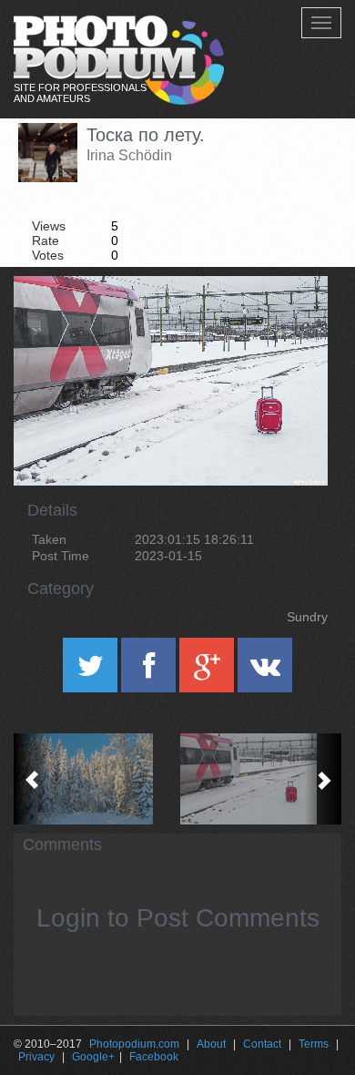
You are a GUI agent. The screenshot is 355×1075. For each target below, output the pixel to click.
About (211, 1044)
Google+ (93, 1056)
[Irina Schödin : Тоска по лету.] (259, 778)
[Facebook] (150, 671)
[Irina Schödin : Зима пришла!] (95, 778)
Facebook (153, 1056)
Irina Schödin (129, 155)
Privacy (36, 1056)
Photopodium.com (134, 1044)
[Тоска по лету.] (291, 322)
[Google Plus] (208, 671)
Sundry (307, 616)
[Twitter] (92, 671)
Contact (262, 1044)
